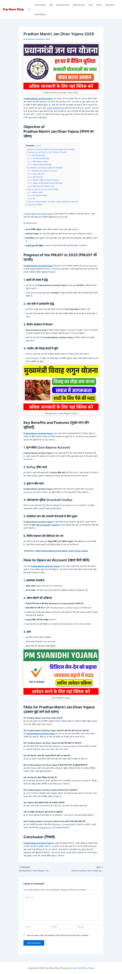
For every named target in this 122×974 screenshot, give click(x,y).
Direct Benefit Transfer (48, 525)
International (40, 14)
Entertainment (62, 5)
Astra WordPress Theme (83, 968)
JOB (51, 5)
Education (109, 5)
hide (38, 146)
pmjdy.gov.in (45, 827)
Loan (90, 5)
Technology (40, 5)
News (99, 5)
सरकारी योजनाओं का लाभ (56, 108)
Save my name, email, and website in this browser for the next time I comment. (58, 935)
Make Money (79, 5)
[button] (29, 9)
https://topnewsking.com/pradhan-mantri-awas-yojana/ (61, 551)
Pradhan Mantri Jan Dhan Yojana (37, 214)
